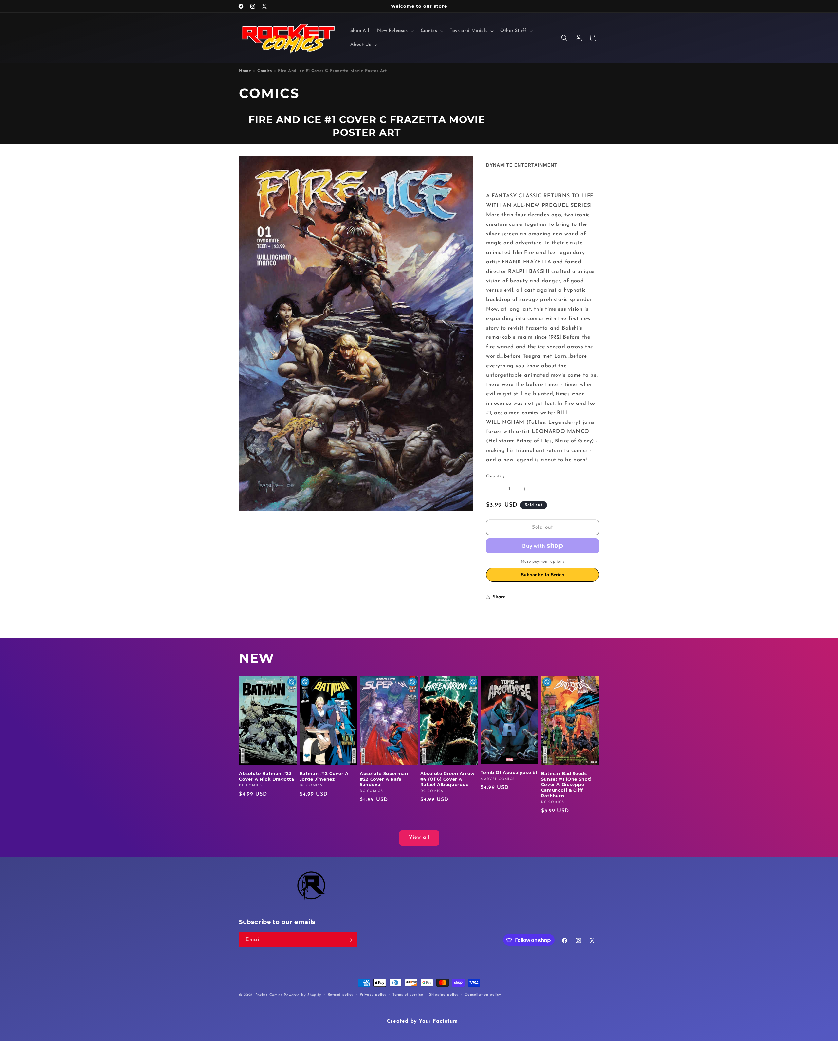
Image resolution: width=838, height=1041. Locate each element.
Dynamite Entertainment (521, 165)
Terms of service (407, 994)
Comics (264, 71)
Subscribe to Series (542, 574)
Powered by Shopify (302, 995)
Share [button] (499, 597)
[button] (394, 31)
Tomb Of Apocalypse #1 (509, 772)
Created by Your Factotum (422, 1021)
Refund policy (341, 994)
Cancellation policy (483, 994)
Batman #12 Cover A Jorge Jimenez (324, 776)
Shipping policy (444, 994)
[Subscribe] (349, 940)
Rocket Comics (268, 995)
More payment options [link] (543, 562)
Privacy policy (373, 994)
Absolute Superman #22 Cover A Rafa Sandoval (384, 779)
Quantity (495, 476)
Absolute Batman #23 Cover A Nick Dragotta (266, 776)
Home (245, 71)
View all (419, 837)
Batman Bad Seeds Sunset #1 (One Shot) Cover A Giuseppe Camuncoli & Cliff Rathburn (566, 785)
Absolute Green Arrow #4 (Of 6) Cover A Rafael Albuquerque (447, 779)
